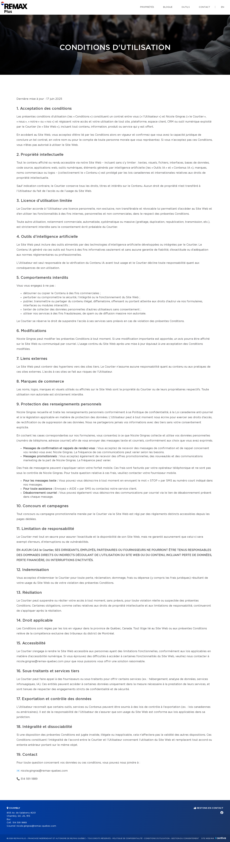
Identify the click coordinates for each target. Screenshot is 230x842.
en (222, 7)
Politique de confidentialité (127, 838)
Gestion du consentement (185, 838)
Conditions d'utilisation (157, 838)
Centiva (220, 838)
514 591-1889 (29, 779)
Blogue (167, 7)
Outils (186, 7)
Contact (204, 7)
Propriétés (147, 7)
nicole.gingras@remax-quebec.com (44, 770)
